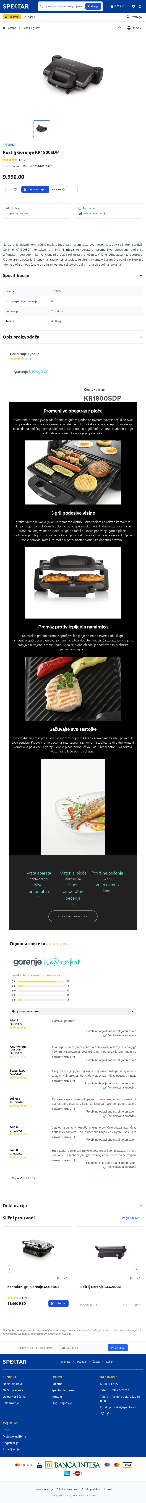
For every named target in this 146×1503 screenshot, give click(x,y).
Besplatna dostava (17, 213)
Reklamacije (11, 1403)
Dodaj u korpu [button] (36, 189)
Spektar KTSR (63, 1495)
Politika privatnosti (67, 1489)
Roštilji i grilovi (31, 28)
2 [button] (24, 1178)
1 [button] (22, 1178)
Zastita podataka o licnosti (97, 1489)
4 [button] (28, 1178)
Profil (6, 1430)
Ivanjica (66, 1361)
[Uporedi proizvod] (6, 189)
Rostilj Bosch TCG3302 (97, 1287)
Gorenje (16, 166)
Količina (56, 189)
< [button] (11, 1178)
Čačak (96, 1361)
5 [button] (30, 1178)
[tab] (41, 128)
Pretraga (93, 6)
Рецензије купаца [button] (25, 354)
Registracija (11, 1443)
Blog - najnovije (61, 1403)
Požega (81, 1361)
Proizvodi (14, 17)
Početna (11, 28)
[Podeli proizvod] (119, 27)
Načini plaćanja (13, 1390)
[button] (133, 6)
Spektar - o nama (62, 1390)
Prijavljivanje (11, 1449)
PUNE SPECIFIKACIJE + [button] (73, 916)
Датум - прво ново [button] (25, 1011)
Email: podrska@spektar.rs (118, 1407)
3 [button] (26, 1178)
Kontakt (56, 1397)
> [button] (34, 1178)
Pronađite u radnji (95, 213)
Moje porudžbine (14, 1436)
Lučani (110, 1361)
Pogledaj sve (130, 1218)
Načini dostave (13, 1384)
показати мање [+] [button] (63, 1056)
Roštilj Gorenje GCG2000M (27, 1287)
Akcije (31, 17)
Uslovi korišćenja (14, 1397)
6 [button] (32, 1178)
